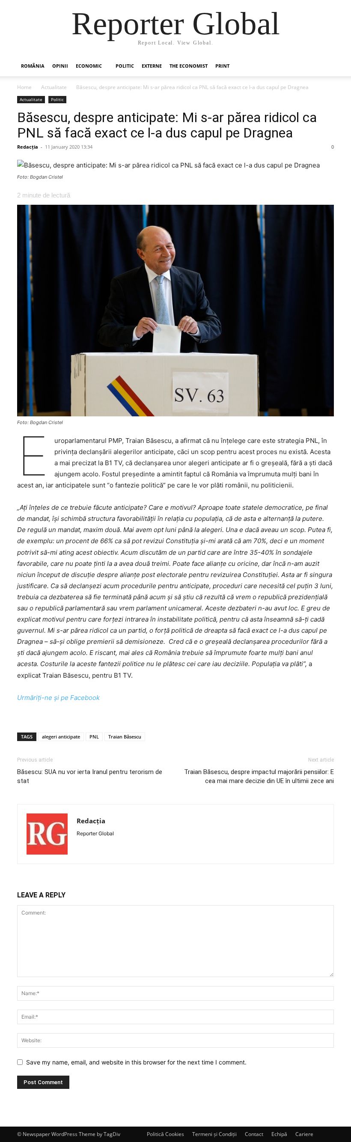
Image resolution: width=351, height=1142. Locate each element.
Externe (152, 66)
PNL (94, 736)
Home (24, 87)
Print (222, 66)
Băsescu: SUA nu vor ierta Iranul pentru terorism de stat (89, 776)
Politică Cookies (165, 1134)
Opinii (60, 66)
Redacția (27, 146)
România (33, 66)
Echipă (279, 1134)
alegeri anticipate (61, 736)
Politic (125, 66)
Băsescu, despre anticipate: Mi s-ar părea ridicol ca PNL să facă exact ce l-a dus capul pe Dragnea (167, 125)
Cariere (304, 1134)
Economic (89, 66)
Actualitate (54, 87)
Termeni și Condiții (214, 1134)
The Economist (189, 66)
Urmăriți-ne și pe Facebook (58, 698)
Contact (254, 1134)
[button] (323, 66)
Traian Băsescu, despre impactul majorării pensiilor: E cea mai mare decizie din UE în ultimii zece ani (259, 776)
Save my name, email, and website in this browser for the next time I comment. (136, 1062)
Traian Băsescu (124, 736)
